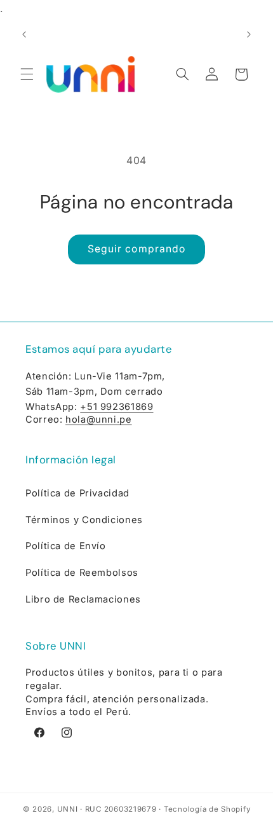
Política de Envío (65, 546)
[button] (26, 74)
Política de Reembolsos (81, 572)
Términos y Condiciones (84, 520)
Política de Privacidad (77, 493)
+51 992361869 (116, 406)
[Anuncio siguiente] (249, 34)
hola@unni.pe (98, 419)
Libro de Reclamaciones (83, 599)
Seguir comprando (136, 249)
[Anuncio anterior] (24, 34)
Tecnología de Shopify (207, 809)
